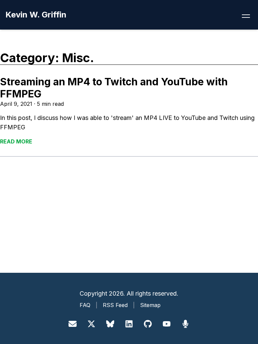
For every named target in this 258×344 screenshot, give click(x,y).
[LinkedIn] (129, 324)
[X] (91, 324)
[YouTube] (167, 324)
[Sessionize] (185, 324)
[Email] (73, 324)
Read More (16, 141)
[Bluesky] (110, 324)
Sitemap (150, 305)
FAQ (85, 305)
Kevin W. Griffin (36, 14)
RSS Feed (115, 305)
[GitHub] (148, 324)
